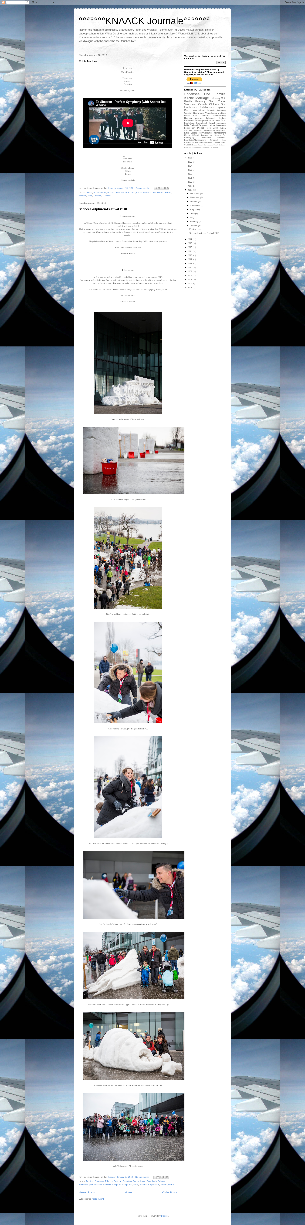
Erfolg (186, 133)
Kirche (189, 98)
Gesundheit (206, 138)
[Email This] (155, 188)
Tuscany (107, 196)
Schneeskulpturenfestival (90, 1184)
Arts (91, 1181)
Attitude (216, 120)
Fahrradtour (197, 147)
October (194, 201)
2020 (190, 182)
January (194, 226)
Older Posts (169, 1192)
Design (217, 135)
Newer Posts (87, 1192)
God (223, 104)
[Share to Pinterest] (167, 188)
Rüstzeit (195, 135)
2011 (190, 263)
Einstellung (189, 123)
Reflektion (188, 120)
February (194, 221)
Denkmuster (208, 145)
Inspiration (199, 118)
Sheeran (82, 196)
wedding (222, 113)
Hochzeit (188, 118)
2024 (190, 166)
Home (128, 1192)
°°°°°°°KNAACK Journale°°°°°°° (144, 21)
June (192, 213)
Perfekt (168, 192)
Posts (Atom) (98, 1199)
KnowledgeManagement (195, 140)
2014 (190, 251)
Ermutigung (189, 138)
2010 (190, 267)
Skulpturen (127, 1184)
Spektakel (154, 1184)
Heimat (212, 125)
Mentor (187, 135)
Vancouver (190, 104)
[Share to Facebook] (164, 188)
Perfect (160, 192)
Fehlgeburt (203, 125)
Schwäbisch (201, 123)
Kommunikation (206, 133)
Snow (135, 1184)
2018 (190, 190)
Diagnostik (221, 130)
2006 (190, 283)
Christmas (205, 115)
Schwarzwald (220, 142)
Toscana (97, 196)
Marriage (202, 98)
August (193, 209)
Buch (187, 110)
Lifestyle (222, 118)
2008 (190, 275)
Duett (117, 192)
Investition (221, 125)
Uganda (221, 107)
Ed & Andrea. (88, 61)
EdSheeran (130, 192)
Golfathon (221, 138)
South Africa (219, 128)
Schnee (161, 1181)
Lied (154, 192)
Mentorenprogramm (203, 142)
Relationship (207, 107)
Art (87, 1181)
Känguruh (214, 140)
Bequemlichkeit (197, 145)
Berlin (187, 115)
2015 (190, 247)
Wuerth (163, 1184)
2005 (190, 287)
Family (188, 101)
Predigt (200, 128)
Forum (136, 1181)
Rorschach (152, 1181)
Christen (188, 113)
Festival (117, 1181)
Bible (186, 125)
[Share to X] (161, 188)
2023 (190, 170)
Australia (188, 130)
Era (224, 135)
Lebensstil (211, 118)
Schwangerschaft (203, 120)
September (195, 205)
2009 (190, 271)
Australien (197, 130)
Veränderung (211, 113)
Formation (127, 1181)
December (195, 193)
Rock (208, 128)
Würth (171, 1184)
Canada (202, 104)
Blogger (164, 1216)
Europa (194, 133)
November (195, 197)
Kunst (139, 192)
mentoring (221, 123)
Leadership (190, 107)
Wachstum (198, 110)
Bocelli (110, 192)
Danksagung (206, 135)
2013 (190, 255)
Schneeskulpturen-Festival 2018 (103, 209)
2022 (190, 174)
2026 (190, 158)
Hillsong (215, 98)
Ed (122, 192)
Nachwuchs (198, 113)
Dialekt (216, 145)
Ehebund (194, 125)
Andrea (89, 192)
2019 (190, 186)
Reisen (215, 147)
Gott (223, 98)
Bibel (223, 120)
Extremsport (188, 147)
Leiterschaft (189, 128)
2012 (190, 259)
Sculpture (116, 1184)
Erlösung (222, 145)
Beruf (195, 115)
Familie (220, 94)
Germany (200, 101)
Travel (212, 123)
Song (90, 196)
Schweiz (107, 1184)
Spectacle (144, 1184)
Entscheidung (219, 115)
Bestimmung (209, 130)
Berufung (221, 110)
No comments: (143, 188)
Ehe (207, 94)
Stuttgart (187, 145)
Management (220, 133)
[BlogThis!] (158, 188)
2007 (190, 279)
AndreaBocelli (99, 192)
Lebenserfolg (207, 147)
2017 (190, 239)
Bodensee (99, 1181)
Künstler (146, 192)
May (192, 217)
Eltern (211, 101)
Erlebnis (109, 1181)
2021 (190, 178)
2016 (190, 243)
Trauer (222, 101)
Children (214, 104)
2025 (190, 162)
